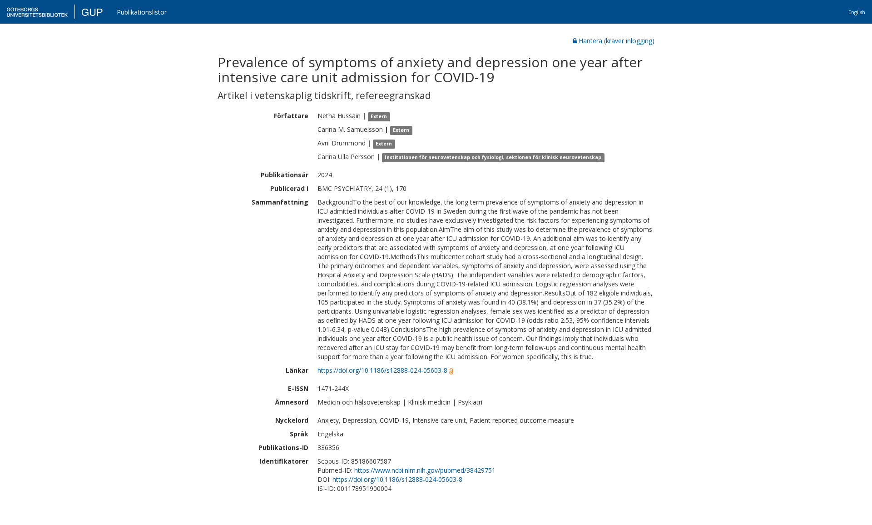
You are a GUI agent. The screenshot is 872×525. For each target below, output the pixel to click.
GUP (92, 12)
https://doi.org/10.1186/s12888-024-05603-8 (382, 370)
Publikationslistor (142, 12)
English (856, 12)
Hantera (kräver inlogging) (616, 40)
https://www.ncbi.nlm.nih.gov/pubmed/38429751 (424, 470)
